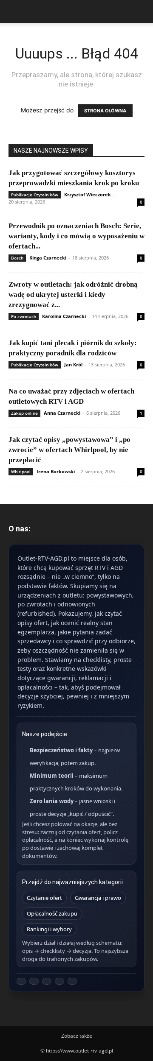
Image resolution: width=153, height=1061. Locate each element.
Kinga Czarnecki (47, 257)
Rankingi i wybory (49, 929)
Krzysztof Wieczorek (87, 194)
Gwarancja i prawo (98, 898)
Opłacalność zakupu (52, 913)
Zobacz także (76, 1035)
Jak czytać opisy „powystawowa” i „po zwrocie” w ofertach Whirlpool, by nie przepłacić (69, 450)
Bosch (17, 258)
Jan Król (73, 364)
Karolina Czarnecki (64, 316)
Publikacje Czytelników (34, 195)
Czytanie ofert (44, 898)
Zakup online (24, 413)
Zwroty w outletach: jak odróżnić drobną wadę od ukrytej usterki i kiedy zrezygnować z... (73, 294)
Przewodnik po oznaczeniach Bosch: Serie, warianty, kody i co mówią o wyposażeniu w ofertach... (76, 236)
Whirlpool (21, 472)
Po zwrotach (23, 316)
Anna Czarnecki (62, 413)
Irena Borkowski (56, 471)
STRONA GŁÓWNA (105, 111)
